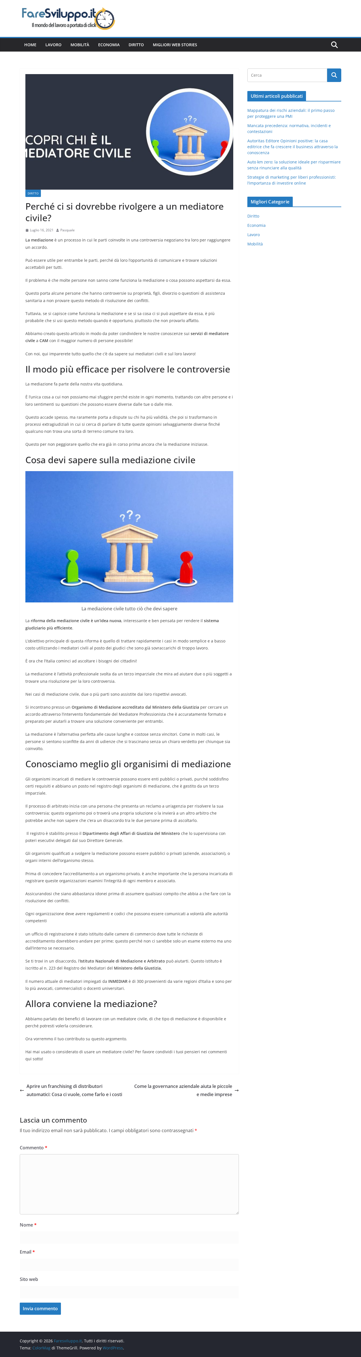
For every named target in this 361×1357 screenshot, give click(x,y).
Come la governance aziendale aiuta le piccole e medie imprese (183, 1090)
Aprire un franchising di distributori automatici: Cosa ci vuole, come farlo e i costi (74, 1090)
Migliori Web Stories (175, 44)
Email (27, 1252)
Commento (33, 1148)
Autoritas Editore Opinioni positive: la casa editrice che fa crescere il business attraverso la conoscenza (292, 146)
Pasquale (67, 230)
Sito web (29, 1279)
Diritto (136, 44)
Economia (109, 44)
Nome (28, 1225)
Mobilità (80, 44)
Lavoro (53, 44)
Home (30, 44)
